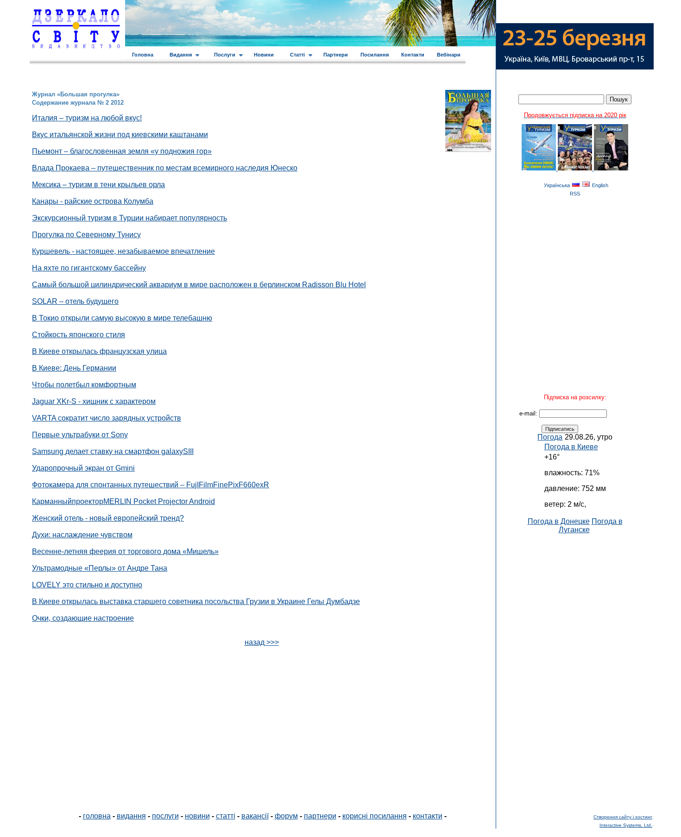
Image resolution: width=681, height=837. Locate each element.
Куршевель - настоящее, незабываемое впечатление (123, 251)
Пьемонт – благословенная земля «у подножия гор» (122, 151)
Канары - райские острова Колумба (92, 201)
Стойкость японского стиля (78, 335)
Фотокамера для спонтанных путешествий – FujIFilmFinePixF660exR (150, 485)
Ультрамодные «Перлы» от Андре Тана (99, 568)
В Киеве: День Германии (74, 368)
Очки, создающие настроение (83, 618)
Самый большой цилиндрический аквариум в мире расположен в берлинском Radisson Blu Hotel (199, 285)
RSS (575, 193)
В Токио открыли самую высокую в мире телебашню (122, 318)
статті (225, 816)
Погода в (571, 447)
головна (97, 816)
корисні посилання (374, 816)
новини (197, 816)
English (600, 185)
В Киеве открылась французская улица (99, 351)
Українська (557, 185)
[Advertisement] (575, 673)
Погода (549, 437)
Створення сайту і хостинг (622, 816)
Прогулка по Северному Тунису (86, 235)
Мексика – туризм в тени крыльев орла (98, 185)
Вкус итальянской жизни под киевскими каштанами (120, 134)
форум (286, 816)
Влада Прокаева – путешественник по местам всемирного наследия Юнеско (164, 168)
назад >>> (262, 642)
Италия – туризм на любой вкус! (87, 118)
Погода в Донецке (559, 521)
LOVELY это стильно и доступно (87, 585)
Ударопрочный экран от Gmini (83, 468)
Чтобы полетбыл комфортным (84, 385)
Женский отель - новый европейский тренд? (108, 518)
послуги (165, 816)
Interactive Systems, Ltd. (625, 825)
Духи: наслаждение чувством (82, 535)
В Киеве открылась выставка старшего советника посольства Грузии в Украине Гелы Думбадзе (196, 601)
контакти (427, 816)
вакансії (255, 816)
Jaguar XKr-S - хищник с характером (94, 401)
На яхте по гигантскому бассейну (89, 268)
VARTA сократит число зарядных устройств (106, 418)
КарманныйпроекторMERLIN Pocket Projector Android (123, 501)
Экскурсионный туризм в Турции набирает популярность (129, 218)
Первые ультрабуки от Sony (80, 435)
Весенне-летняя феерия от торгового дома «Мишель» (125, 551)
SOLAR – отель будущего (75, 301)
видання (131, 816)
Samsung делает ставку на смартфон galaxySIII (113, 451)
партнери (320, 816)
